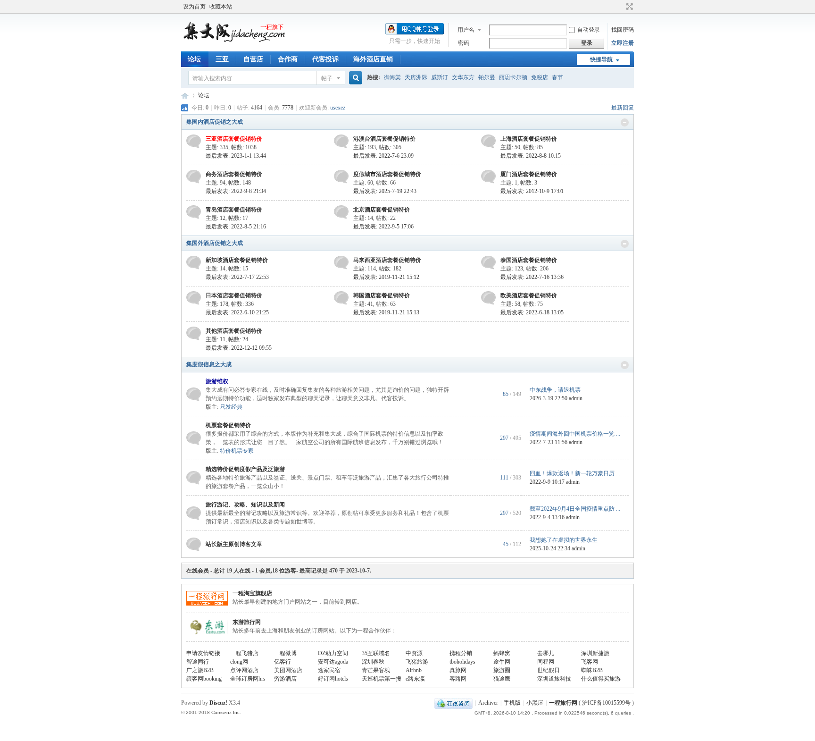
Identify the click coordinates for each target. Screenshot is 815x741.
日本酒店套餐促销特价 (234, 295)
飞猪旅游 (417, 661)
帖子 (327, 78)
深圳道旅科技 (554, 678)
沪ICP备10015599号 (606, 702)
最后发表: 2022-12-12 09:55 (239, 348)
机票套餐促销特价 (228, 425)
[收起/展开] (625, 122)
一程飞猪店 (244, 653)
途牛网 (501, 661)
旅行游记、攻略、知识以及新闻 (245, 504)
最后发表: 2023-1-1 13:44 (236, 155)
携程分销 (460, 653)
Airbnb (414, 670)
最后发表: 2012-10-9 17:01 (532, 191)
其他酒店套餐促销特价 (234, 331)
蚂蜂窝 (501, 653)
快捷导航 (601, 59)
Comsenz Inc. (226, 712)
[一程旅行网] (237, 40)
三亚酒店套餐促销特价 (234, 138)
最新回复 (622, 107)
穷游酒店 (285, 678)
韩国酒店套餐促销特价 (381, 295)
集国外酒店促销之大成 (214, 243)
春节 (557, 77)
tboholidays (462, 661)
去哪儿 (545, 653)
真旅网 (457, 670)
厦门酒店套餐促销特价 (528, 174)
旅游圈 (501, 670)
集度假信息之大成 (209, 364)
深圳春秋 (373, 661)
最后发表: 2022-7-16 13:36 (532, 277)
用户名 (465, 29)
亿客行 (282, 661)
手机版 (512, 702)
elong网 (239, 661)
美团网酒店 (288, 670)
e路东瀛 (415, 678)
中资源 (414, 653)
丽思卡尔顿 (513, 77)
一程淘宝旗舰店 (252, 593)
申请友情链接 (203, 653)
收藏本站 (220, 6)
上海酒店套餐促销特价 (528, 138)
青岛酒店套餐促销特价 (234, 209)
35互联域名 (376, 653)
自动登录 (588, 29)
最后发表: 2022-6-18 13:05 (532, 312)
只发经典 (231, 407)
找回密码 (622, 29)
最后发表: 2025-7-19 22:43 (384, 191)
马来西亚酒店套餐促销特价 (387, 260)
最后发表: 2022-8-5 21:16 (236, 226)
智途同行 (197, 661)
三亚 (222, 59)
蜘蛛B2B (592, 670)
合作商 (288, 59)
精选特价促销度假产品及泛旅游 (245, 469)
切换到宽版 (628, 6)
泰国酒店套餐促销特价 (528, 260)
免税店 (539, 77)
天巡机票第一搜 (381, 678)
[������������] (620, 6)
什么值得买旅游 (601, 678)
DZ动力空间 (333, 653)
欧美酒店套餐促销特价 (528, 295)
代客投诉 (325, 59)
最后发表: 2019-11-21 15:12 (386, 277)
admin (575, 398)
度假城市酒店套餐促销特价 (387, 174)
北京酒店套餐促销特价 (381, 209)
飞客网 (589, 661)
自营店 (253, 59)
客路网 (457, 678)
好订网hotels (333, 678)
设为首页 (194, 6)
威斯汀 (439, 77)
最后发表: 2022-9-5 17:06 (383, 226)
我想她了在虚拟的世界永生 (564, 540)
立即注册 (622, 43)
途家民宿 (329, 670)
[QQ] (453, 702)
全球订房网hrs (248, 678)
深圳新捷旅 (595, 653)
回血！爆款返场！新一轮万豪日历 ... (575, 473)
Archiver (488, 702)
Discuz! (218, 702)
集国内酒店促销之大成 (214, 121)
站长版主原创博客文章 (234, 544)
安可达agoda (333, 661)
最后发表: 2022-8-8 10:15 (530, 155)
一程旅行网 (185, 95)
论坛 (194, 59)
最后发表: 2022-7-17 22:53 (237, 277)
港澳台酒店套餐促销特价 (384, 138)
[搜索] (354, 78)
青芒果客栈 (376, 670)
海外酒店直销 (373, 59)
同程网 (545, 661)
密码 (463, 43)
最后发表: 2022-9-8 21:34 (236, 191)
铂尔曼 (486, 77)
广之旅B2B (200, 670)
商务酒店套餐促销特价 (234, 174)
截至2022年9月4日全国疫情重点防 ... (575, 508)
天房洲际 (416, 77)
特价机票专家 (237, 450)
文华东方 (463, 77)
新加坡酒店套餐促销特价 (237, 260)
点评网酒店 (244, 670)
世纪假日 (548, 670)
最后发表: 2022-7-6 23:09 (383, 155)
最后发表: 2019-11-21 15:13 (386, 312)
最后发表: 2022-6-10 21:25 (237, 312)
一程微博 (285, 653)
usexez (337, 107)
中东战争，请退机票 (555, 390)
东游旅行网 (247, 622)
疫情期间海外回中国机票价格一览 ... (575, 433)
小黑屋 (534, 702)
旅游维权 (217, 381)
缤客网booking (204, 678)
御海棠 (392, 77)
